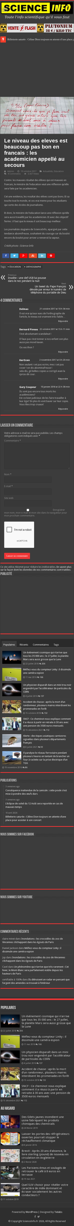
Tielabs (58, 1212)
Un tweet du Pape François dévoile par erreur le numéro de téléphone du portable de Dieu (48, 288)
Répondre (63, 321)
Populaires (9, 644)
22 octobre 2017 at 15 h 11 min (55, 329)
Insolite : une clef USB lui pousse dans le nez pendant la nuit (27, 278)
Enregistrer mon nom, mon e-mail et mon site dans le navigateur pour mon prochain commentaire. (35, 512)
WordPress (32, 1212)
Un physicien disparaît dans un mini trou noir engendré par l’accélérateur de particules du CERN (47, 688)
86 (26, 767)
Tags (56, 644)
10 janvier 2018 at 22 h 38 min (55, 387)
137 (42, 696)
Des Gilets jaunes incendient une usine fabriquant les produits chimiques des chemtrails (43, 1120)
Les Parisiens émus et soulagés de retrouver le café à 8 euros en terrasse (44, 1171)
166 (41, 677)
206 (43, 663)
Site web (8, 498)
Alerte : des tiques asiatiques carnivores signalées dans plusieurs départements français (44, 739)
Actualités (48, 171)
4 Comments (14, 174)
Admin (10, 171)
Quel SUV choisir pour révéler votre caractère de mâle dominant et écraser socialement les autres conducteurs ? (45, 1190)
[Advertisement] (37, 69)
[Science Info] (37, 10)
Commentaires (41, 644)
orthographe (33, 267)
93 (42, 747)
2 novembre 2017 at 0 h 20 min (54, 360)
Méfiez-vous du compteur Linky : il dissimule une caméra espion (44, 1038)
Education (59, 171)
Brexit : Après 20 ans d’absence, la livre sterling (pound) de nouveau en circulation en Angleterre (45, 1154)
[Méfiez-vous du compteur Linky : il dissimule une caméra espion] (11, 674)
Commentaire (12, 440)
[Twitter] (38, 1216)
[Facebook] (35, 1216)
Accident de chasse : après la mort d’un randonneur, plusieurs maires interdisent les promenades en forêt (47, 705)
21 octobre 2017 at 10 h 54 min (55, 309)
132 (45, 713)
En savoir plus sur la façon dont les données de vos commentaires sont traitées (35, 568)
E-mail (8, 486)
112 (47, 730)
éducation (15, 267)
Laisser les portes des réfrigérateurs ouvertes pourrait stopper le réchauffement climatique (45, 1137)
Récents (24, 644)
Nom (7, 474)
